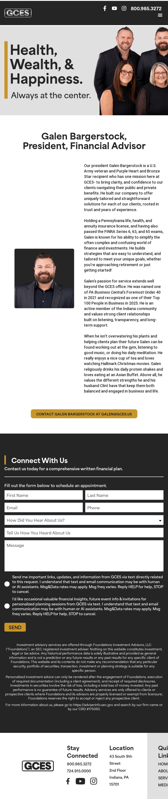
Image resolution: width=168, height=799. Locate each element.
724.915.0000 (79, 770)
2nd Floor (117, 770)
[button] (160, 15)
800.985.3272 (146, 8)
